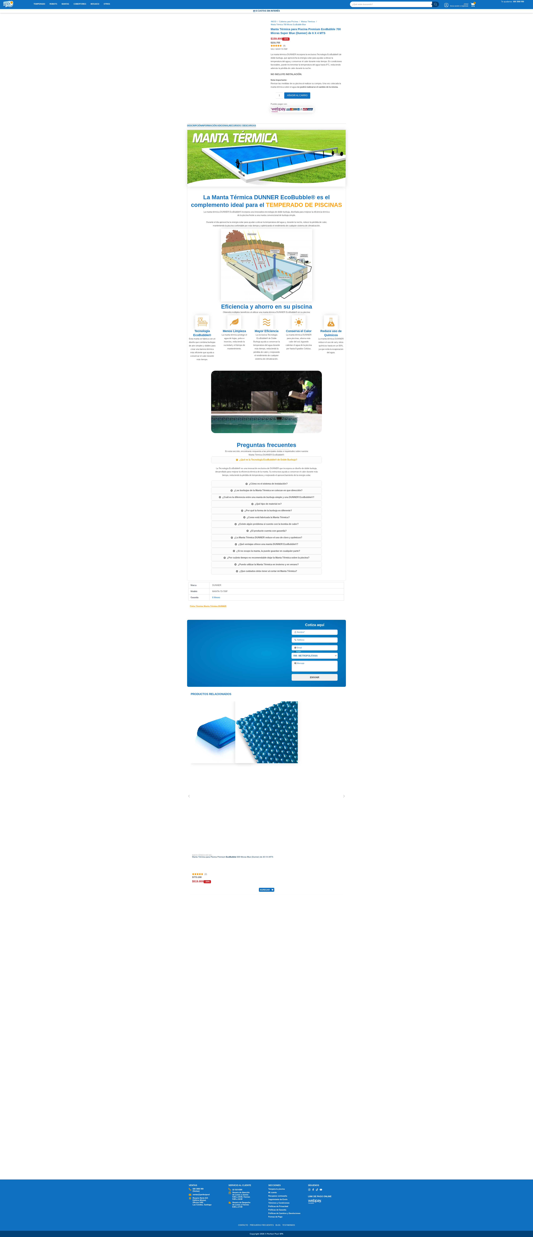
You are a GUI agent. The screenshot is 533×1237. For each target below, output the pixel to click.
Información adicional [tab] (215, 123)
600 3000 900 (198, 1189)
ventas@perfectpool (201, 1195)
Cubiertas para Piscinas (288, 22)
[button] (206, 735)
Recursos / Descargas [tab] (242, 123)
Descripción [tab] (194, 123)
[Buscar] (435, 4)
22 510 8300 (237, 1190)
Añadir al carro (302, 95)
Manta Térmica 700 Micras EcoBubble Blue (288, 24)
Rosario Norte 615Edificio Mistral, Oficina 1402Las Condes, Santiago (202, 1201)
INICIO (273, 22)
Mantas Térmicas (308, 22)
